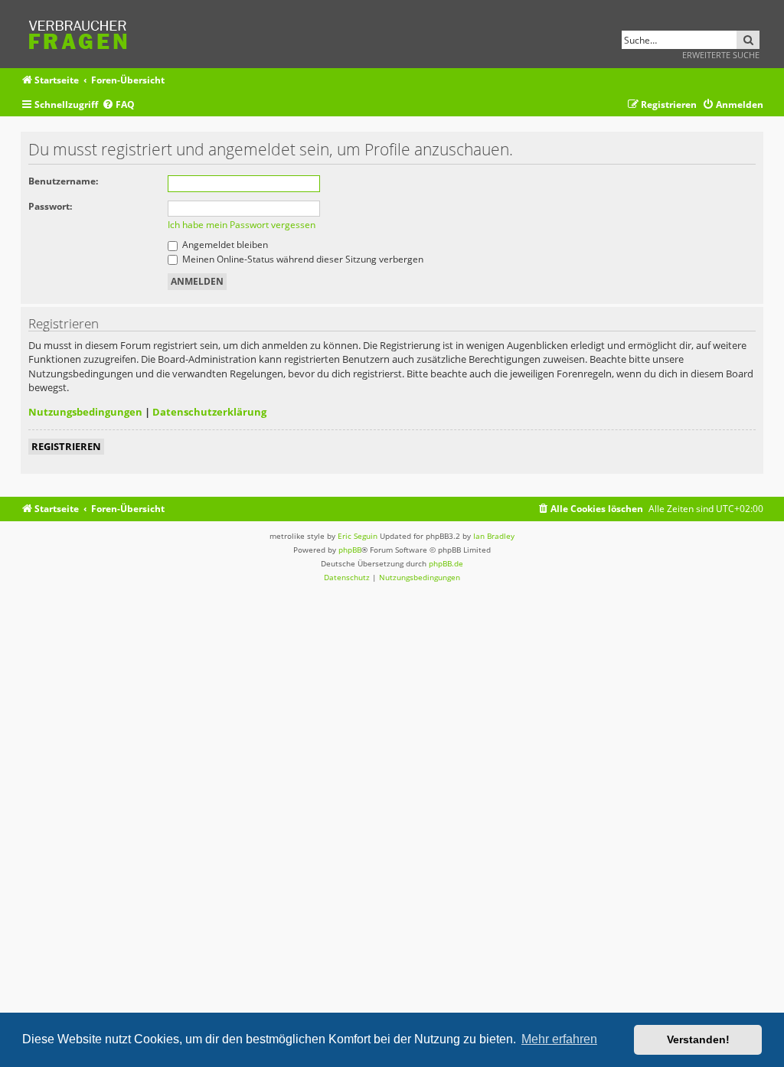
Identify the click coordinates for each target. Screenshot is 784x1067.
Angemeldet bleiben (224, 244)
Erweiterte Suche (721, 54)
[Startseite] (83, 32)
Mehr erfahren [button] (559, 1039)
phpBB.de (446, 563)
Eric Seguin (357, 535)
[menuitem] (118, 105)
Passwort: (50, 206)
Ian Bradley (493, 535)
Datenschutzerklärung (209, 412)
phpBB (349, 549)
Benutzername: (63, 181)
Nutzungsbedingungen (85, 412)
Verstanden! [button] (698, 1039)
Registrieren (66, 446)
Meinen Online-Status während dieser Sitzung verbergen (301, 259)
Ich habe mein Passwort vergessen (241, 224)
